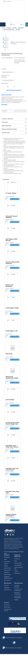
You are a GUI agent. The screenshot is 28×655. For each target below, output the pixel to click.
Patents (16, 571)
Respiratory (6, 572)
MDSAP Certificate (10, 637)
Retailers (16, 599)
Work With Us (7, 589)
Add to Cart (14, 199)
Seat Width (4, 83)
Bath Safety (7, 557)
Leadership (6, 587)
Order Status (7, 607)
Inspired (6, 563)
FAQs (15, 561)
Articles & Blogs (18, 563)
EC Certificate (18, 637)
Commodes (7, 561)
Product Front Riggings (5, 76)
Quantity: (4, 110)
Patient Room (7, 568)
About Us (6, 585)
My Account (7, 605)
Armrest (3, 69)
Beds (5, 559)
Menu (3, 24)
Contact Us (17, 558)
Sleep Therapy (7, 574)
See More (4, 104)
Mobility (6, 566)
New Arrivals (7, 580)
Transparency (17, 573)
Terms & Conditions (13, 551)
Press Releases (18, 565)
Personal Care (7, 570)
